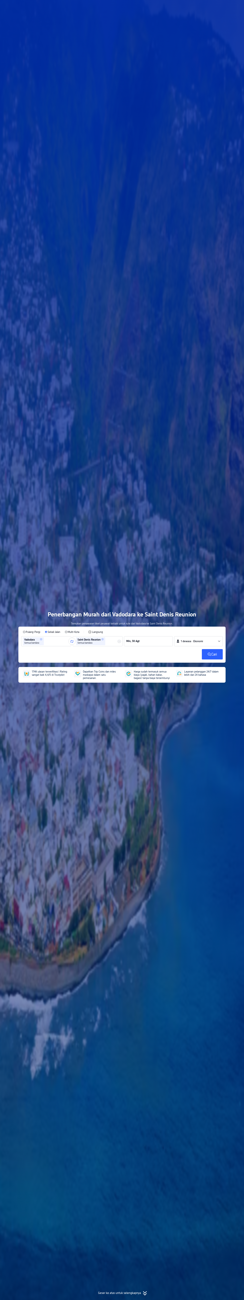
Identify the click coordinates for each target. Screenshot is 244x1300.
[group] (46, 641)
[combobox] (46, 641)
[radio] (31, 632)
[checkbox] (95, 632)
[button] (212, 6)
